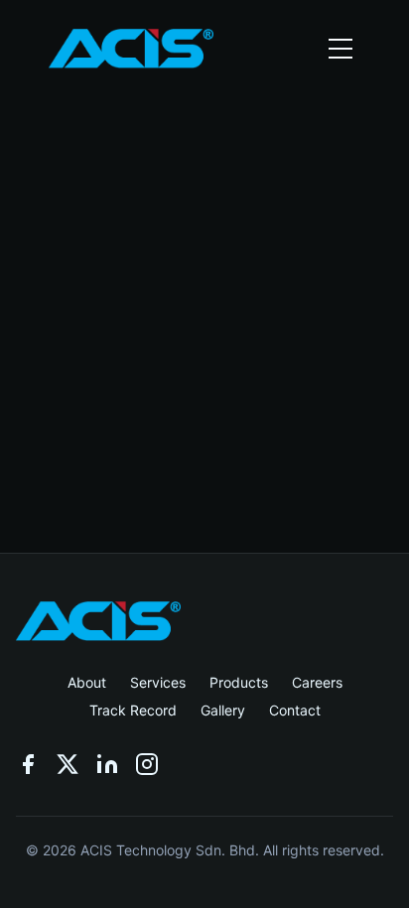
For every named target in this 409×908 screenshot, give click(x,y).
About (87, 682)
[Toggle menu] (340, 48)
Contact (295, 710)
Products (238, 682)
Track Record (133, 710)
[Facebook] (28, 764)
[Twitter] (67, 764)
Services (158, 682)
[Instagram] (147, 764)
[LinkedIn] (107, 764)
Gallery (223, 710)
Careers (317, 682)
